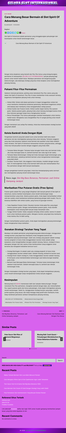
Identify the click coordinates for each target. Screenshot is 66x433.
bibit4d (18, 284)
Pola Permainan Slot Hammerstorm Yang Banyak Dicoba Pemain (25, 393)
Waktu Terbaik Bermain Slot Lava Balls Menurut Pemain (22, 375)
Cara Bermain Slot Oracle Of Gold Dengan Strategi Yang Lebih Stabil (26, 388)
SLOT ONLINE (8, 13)
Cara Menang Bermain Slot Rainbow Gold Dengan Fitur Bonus (50, 313)
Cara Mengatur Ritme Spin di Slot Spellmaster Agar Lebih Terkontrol (26, 379)
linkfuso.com (6, 400)
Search (4, 357)
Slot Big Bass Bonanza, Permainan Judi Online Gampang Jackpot (14, 313)
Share (23, 33)
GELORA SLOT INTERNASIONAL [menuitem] (32, 76)
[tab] (29, 348)
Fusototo (14, 409)
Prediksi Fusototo (7, 404)
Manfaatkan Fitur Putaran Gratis (14, 302)
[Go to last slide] (4, 339)
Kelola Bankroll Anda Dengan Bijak (34, 299)
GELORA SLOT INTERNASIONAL (14, 299)
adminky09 (9, 24)
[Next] (61, 339)
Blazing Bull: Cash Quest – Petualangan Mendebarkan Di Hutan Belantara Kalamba (48, 337)
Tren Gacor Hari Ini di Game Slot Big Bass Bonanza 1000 (22, 384)
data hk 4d (5, 402)
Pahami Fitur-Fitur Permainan (32, 302)
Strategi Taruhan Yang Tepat (50, 302)
